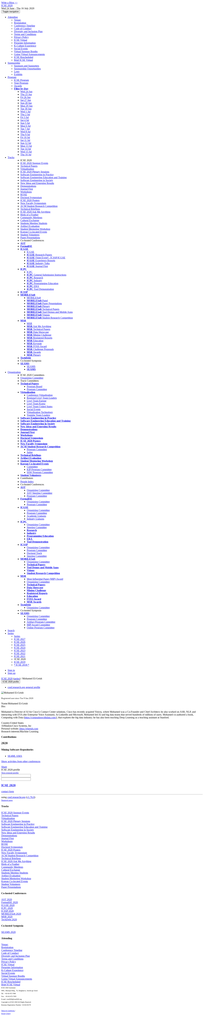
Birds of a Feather (29, 214)
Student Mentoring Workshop (35, 229)
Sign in (11, 670)
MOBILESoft (34, 297)
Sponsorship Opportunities (27, 68)
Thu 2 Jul (25, 114)
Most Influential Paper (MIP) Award (45, 579)
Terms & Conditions (8, 1011)
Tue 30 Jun (26, 108)
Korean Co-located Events (33, 231)
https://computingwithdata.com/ (40, 717)
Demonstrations (28, 186)
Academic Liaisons (36, 516)
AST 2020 (6, 899)
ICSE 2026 (19, 642)
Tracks (11, 157)
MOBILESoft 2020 (11, 913)
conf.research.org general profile (24, 687)
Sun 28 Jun (26, 103)
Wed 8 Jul (25, 131)
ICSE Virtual (20, 40)
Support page (7, 800)
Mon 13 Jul (26, 146)
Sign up (11, 673)
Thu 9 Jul (25, 134)
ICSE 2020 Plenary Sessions (34, 171)
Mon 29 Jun (26, 106)
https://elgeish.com (28, 728)
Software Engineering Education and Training (43, 177)
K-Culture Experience (25, 45)
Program (12, 77)
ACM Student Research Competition (39, 206)
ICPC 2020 (7, 908)
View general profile (10, 773)
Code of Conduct (22, 28)
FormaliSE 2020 (9, 902)
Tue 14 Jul (25, 148)
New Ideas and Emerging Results (37, 183)
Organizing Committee (31, 378)
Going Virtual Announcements (29, 54)
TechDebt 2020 (9, 919)
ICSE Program (21, 80)
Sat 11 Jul (25, 140)
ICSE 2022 (19, 653)
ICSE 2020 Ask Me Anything (35, 211)
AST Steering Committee (39, 493)
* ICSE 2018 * (21, 664)
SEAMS (31, 366)
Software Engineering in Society (36, 180)
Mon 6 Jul (25, 126)
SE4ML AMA (15, 756)
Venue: (17, 20)
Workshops (26, 191)
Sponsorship (14, 63)
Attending (13, 17)
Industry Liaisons (35, 518)
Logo (16, 71)
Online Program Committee (41, 627)
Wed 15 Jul (26, 151)
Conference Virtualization (40, 395)
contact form (7, 791)
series (17, 678)
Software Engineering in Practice (37, 174)
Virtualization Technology (40, 412)
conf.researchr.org (16, 797)
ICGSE (30, 252)
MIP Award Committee (38, 624)
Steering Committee (37, 527)
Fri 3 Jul (24, 117)
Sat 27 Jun (25, 100)
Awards (18, 85)
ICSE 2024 (19, 647)
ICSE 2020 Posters (30, 200)
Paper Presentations (30, 237)
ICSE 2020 (7, 678)
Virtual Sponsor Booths (26, 51)
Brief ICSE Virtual (23, 60)
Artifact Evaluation (30, 226)
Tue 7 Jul (25, 128)
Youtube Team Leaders (38, 415)
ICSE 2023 (19, 650)
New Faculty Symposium (33, 203)
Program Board (34, 386)
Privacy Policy (21, 37)
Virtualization (27, 169)
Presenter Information (25, 43)
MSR (29, 323)
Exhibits (18, 74)
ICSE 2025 (19, 644)
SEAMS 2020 (8, 932)
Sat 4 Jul (24, 120)
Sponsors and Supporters (26, 65)
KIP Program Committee (39, 469)
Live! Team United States (39, 406)
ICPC (30, 272)
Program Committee (37, 389)
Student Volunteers (29, 234)
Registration (20, 22)
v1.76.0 (30, 797)
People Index (27, 481)
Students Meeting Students (33, 223)
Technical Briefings (30, 209)
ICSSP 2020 (7, 911)
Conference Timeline (24, 25)
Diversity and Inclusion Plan (28, 31)
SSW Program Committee (40, 472)
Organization (14, 372)
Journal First (26, 189)
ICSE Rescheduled (23, 57)
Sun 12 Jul (25, 143)
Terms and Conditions (25, 34)
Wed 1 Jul (25, 111)
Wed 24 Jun (26, 91)
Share (4, 766)
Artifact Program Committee (41, 622)
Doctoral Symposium (31, 197)
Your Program (21, 83)
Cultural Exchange (29, 220)
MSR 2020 (6, 916)
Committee (32, 466)
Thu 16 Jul (25, 154)
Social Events (21, 48)
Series (17, 636)
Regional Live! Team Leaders (42, 398)
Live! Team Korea (36, 403)
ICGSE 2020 (8, 905)
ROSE (23, 194)
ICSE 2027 (19, 639)
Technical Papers (28, 166)
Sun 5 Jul (25, 123)
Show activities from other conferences (20, 761)
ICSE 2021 (19, 656)
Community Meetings (31, 217)
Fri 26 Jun (25, 97)
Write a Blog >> (9, 2)
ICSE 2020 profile (11, 682)
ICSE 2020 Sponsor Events (34, 163)
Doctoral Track (34, 553)
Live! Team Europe (36, 400)
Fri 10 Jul (25, 137)
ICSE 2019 (19, 662)
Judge (30, 452)
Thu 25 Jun (26, 94)
